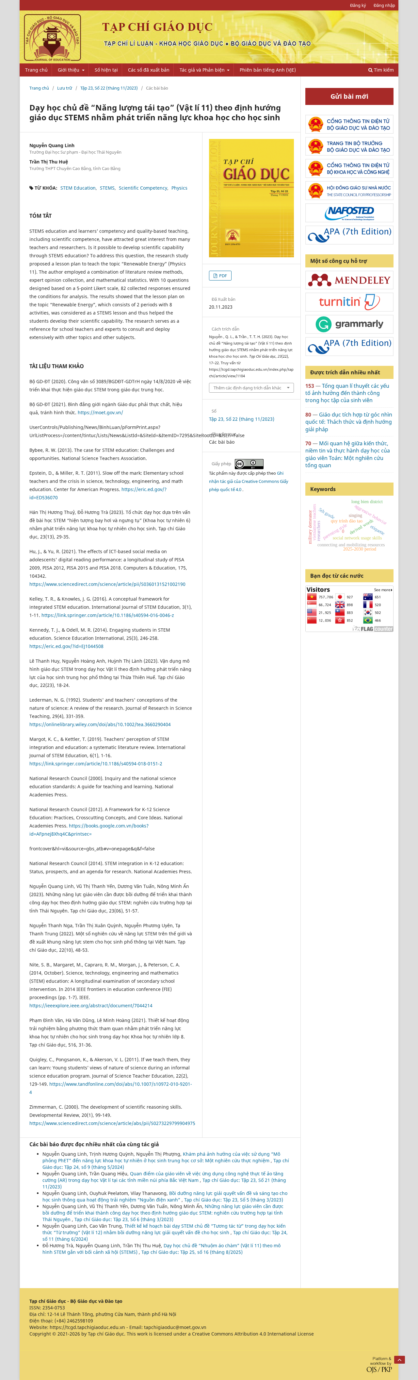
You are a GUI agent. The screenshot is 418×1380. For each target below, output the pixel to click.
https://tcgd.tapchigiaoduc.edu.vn (87, 1327)
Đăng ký (358, 5)
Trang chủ (36, 70)
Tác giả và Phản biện (203, 70)
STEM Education (78, 188)
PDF (222, 276)
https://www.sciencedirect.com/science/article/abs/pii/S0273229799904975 (112, 1123)
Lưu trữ (64, 88)
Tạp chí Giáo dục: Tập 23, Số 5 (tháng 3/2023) (233, 1200)
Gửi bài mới (349, 96)
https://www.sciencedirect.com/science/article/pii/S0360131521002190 (107, 584)
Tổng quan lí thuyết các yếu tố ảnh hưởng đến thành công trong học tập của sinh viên (347, 393)
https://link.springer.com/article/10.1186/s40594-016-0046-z (107, 615)
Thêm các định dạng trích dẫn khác (247, 388)
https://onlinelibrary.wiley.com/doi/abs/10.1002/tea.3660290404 (100, 724)
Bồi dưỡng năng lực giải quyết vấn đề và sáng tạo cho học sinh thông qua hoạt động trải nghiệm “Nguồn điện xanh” (164, 1196)
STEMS (107, 188)
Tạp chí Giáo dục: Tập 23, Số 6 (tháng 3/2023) (123, 1219)
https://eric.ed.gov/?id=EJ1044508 (66, 646)
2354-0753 (53, 1307)
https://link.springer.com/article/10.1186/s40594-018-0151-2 (95, 763)
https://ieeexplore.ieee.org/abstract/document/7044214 (91, 1005)
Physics (179, 188)
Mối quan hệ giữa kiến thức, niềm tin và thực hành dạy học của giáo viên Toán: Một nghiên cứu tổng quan (347, 454)
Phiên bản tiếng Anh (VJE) (268, 70)
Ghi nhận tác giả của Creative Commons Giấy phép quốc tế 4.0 (248, 481)
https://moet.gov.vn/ (100, 412)
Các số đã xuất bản (148, 70)
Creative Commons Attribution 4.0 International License (253, 1334)
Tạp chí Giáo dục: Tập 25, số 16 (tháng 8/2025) (192, 1252)
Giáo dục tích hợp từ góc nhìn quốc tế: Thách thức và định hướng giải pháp (348, 422)
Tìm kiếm (383, 70)
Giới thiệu (69, 70)
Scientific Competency (143, 188)
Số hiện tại (106, 70)
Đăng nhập (384, 5)
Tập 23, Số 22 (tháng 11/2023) (109, 88)
